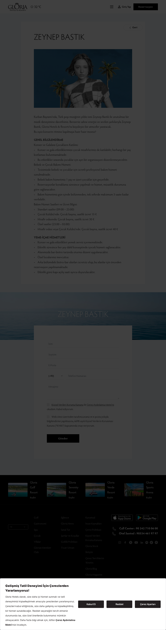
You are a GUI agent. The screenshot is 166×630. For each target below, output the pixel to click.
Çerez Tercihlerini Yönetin (94, 560)
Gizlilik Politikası (69, 541)
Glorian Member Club (42, 550)
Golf (36, 517)
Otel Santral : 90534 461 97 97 (138, 533)
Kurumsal (90, 517)
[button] (112, 7)
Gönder (63, 438)
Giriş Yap (126, 6)
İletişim (89, 552)
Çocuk (37, 535)
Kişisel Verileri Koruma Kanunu (67, 404)
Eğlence (65, 517)
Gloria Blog (91, 568)
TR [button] (11, 527)
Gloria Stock (91, 546)
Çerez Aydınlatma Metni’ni (100, 404)
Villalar (37, 541)
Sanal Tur (65, 529)
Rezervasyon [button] (145, 6)
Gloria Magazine (93, 574)
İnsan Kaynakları (93, 523)
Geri (134, 27)
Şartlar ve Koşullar (70, 535)
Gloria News (67, 523)
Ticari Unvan (67, 547)
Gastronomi (40, 523)
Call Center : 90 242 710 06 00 (138, 528)
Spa (36, 529)
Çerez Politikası (93, 529)
